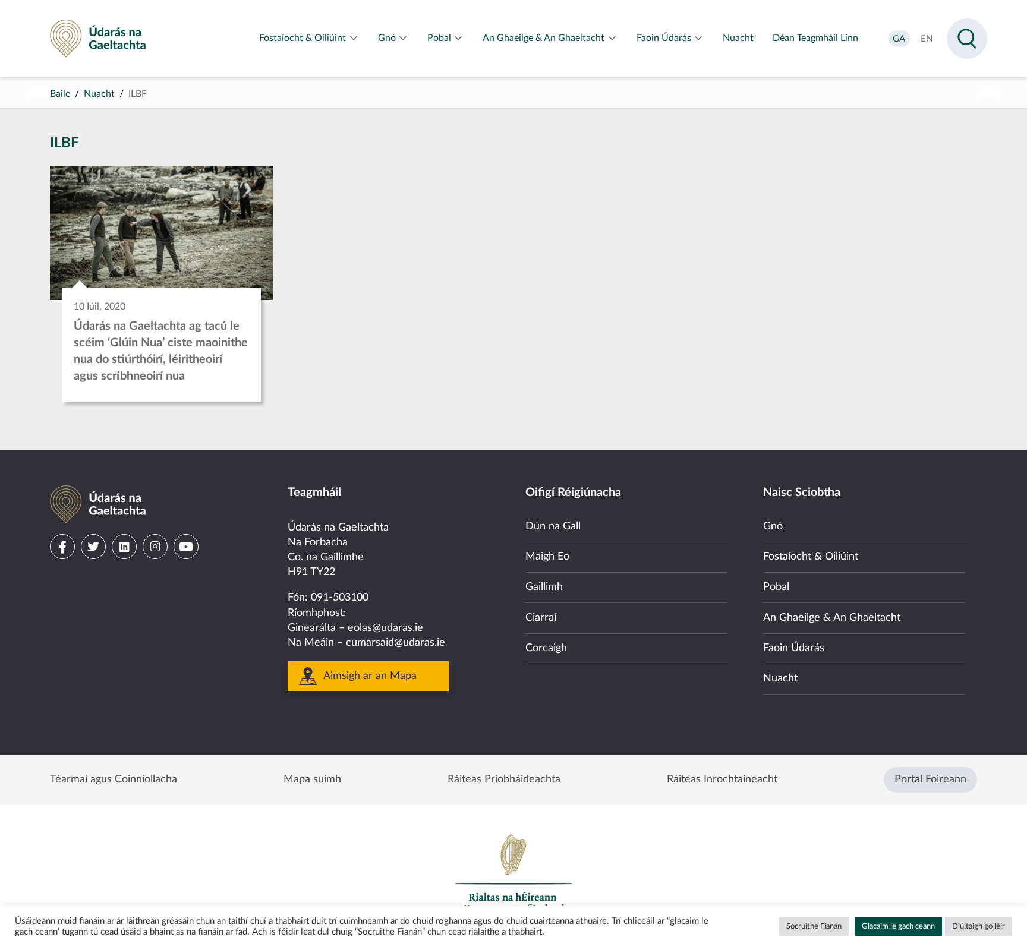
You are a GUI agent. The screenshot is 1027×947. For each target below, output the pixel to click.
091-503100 (339, 597)
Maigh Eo (547, 556)
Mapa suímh (312, 779)
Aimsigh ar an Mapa (370, 676)
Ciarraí (540, 618)
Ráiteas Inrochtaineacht (722, 779)
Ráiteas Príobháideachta (504, 779)
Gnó (773, 526)
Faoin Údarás (793, 648)
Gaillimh (544, 587)
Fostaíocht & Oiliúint (810, 556)
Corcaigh (546, 648)
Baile (60, 94)
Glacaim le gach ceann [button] (898, 926)
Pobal (776, 587)
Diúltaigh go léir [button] (978, 926)
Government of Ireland (513, 873)
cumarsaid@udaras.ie (395, 642)
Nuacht (99, 94)
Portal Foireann (930, 779)
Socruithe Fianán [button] (814, 926)
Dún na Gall (553, 526)
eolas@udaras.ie (385, 628)
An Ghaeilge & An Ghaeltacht (831, 618)
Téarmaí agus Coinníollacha (113, 779)
